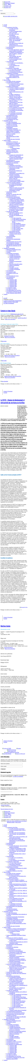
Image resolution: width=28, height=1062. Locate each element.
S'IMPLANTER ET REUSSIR (10, 302)
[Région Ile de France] (9, 16)
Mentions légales (5, 626)
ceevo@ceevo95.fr (22, 318)
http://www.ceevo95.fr (10, 319)
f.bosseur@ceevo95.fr (9, 336)
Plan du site (18, 822)
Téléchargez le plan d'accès (17, 314)
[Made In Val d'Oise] (13, 751)
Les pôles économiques (8, 303)
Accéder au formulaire (18, 776)
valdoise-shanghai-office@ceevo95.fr (12, 376)
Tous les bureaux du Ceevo (7, 809)
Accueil (5, 298)
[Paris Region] (8, 753)
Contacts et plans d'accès (8, 310)
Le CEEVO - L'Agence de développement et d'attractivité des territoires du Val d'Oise (13, 401)
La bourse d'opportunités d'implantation (12, 300)
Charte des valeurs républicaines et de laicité (16, 821)
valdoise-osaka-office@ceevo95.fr (12, 355)
